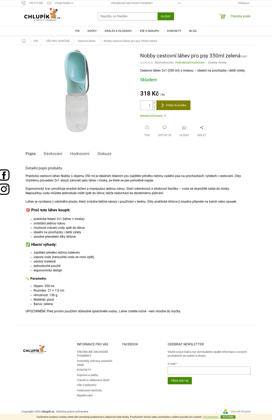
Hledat (166, 16)
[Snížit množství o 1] (154, 107)
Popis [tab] (31, 153)
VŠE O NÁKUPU (86, 385)
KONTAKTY (84, 369)
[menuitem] (77, 30)
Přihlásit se (180, 380)
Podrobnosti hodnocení (190, 62)
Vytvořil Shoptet (241, 411)
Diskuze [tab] (104, 153)
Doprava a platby (87, 375)
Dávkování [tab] (53, 153)
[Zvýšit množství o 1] (154, 103)
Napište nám (85, 395)
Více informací (210, 417)
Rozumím (228, 417)
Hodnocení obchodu (89, 390)
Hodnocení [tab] (79, 153)
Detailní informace (151, 115)
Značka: (217, 62)
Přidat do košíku (176, 105)
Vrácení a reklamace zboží (93, 380)
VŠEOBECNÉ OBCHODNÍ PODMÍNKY (132, 3)
